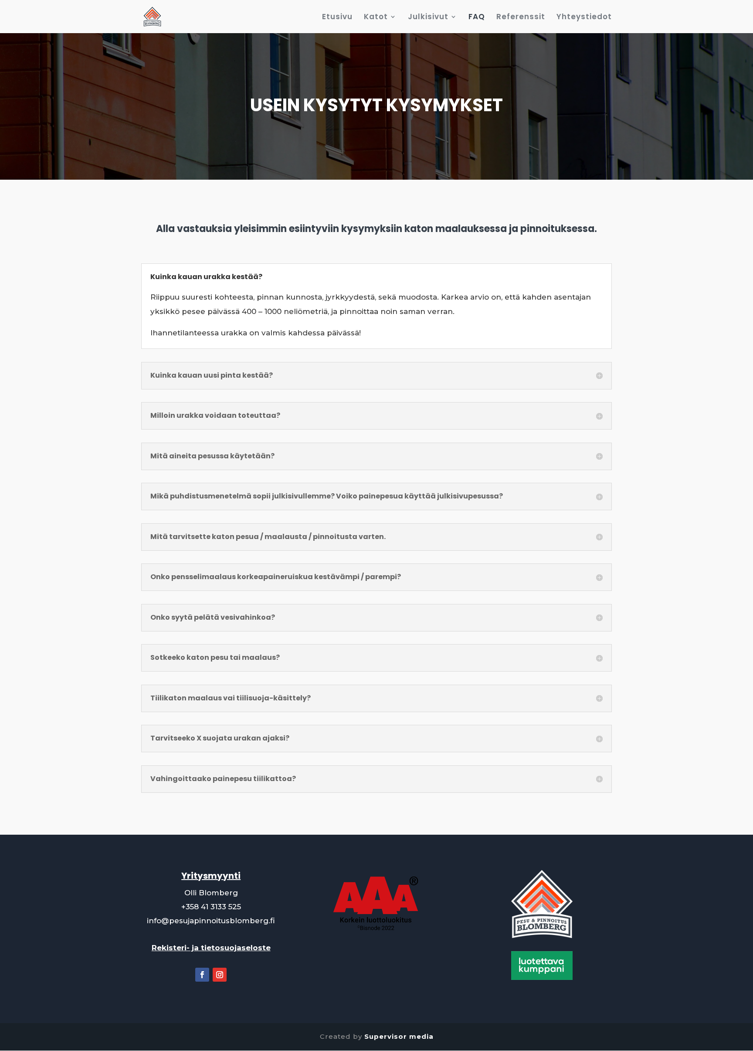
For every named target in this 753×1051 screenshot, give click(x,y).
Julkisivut (428, 18)
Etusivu (337, 18)
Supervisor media (399, 1036)
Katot (376, 18)
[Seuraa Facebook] (202, 975)
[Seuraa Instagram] (220, 975)
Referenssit (520, 18)
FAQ (476, 18)
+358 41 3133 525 (211, 906)
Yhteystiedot (584, 18)
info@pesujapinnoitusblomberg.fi (211, 920)
